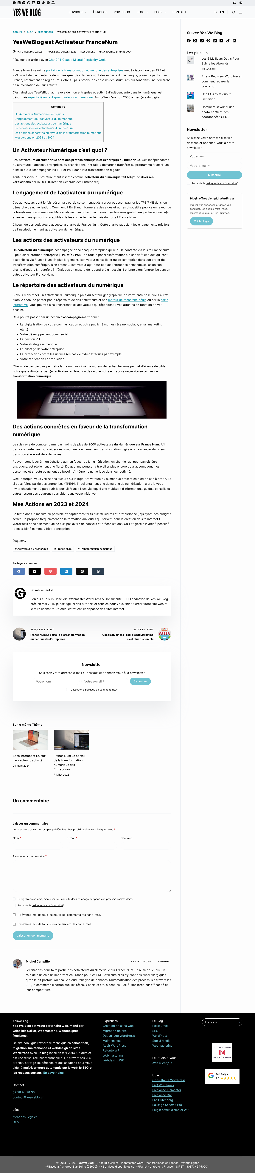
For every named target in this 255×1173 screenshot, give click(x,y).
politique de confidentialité (100, 689)
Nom (17, 838)
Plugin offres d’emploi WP (170, 1110)
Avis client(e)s (162, 1063)
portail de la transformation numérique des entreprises (84, 70)
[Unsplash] (53, 2)
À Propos (100, 12)
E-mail (72, 838)
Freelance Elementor (166, 1090)
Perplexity (91, 60)
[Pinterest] (28, 2)
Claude (67, 60)
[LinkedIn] (33, 2)
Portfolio (122, 12)
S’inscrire (214, 175)
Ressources (87, 51)
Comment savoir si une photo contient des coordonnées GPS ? (218, 112)
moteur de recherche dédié (127, 300)
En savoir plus (53, 1072)
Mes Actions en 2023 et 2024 (34, 137)
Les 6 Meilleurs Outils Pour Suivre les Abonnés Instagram (220, 63)
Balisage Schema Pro (167, 1105)
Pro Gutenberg (162, 1100)
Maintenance (112, 1041)
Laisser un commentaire (33, 935)
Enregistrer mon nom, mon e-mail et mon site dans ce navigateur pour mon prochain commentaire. (75, 898)
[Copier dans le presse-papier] (98, 571)
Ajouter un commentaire (30, 856)
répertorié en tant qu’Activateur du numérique (60, 97)
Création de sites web (118, 1026)
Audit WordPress (114, 1045)
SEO (155, 1031)
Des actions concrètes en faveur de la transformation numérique (58, 133)
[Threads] (82, 571)
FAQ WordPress (163, 1085)
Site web (126, 838)
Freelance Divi (162, 1095)
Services (76, 12)
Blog (140, 12)
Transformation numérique (95, 548)
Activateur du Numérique (31, 548)
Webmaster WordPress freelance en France (149, 1163)
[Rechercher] (233, 12)
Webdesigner (190, 1163)
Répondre (163, 961)
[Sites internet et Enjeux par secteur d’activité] (30, 740)
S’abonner (140, 681)
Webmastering (113, 1055)
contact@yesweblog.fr (29, 1097)
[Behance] (48, 2)
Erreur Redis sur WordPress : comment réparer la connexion (222, 81)
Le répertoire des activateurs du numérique (44, 128)
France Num (62, 548)
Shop (158, 12)
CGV (16, 1122)
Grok (102, 60)
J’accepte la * (94, 689)
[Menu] (240, 12)
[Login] (241, 2)
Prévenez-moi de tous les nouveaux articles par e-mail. (55, 924)
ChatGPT (55, 60)
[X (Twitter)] (19, 2)
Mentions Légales (25, 1117)
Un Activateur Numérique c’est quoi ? (39, 114)
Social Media (161, 1041)
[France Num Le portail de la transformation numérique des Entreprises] (71, 740)
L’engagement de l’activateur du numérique (44, 119)
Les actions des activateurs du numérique (43, 123)
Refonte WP (111, 1050)
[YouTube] (38, 2)
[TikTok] (43, 2)
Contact (179, 12)
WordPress (159, 1035)
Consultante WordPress (168, 1080)
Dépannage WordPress (119, 1035)
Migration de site (115, 1031)
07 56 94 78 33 (24, 1092)
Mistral (78, 60)
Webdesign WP (113, 1060)
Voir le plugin (201, 221)
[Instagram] (23, 2)
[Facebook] (14, 2)
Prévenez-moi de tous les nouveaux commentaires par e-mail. (59, 915)
